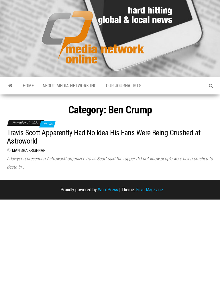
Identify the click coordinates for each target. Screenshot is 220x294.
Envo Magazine (149, 189)
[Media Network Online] (10, 85)
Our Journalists (124, 85)
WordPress (108, 189)
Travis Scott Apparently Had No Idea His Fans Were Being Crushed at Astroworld (104, 136)
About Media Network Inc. (69, 85)
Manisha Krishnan (29, 150)
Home (28, 85)
